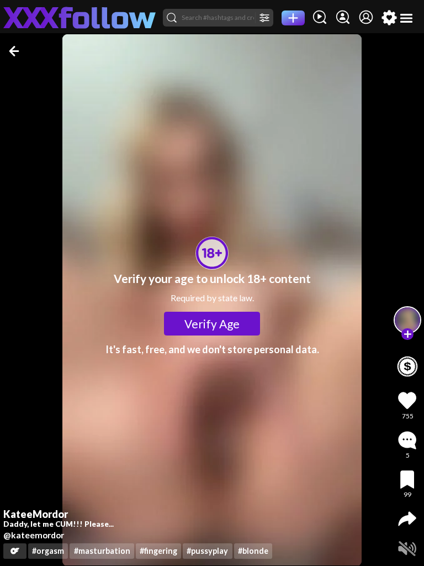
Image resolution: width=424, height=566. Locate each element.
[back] (15, 51)
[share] (407, 519)
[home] (79, 17)
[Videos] (319, 17)
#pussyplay (207, 550)
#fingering (158, 550)
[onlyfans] (14, 551)
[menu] (406, 18)
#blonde (253, 550)
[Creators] (343, 17)
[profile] (407, 320)
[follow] (407, 334)
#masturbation (102, 550)
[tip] (407, 366)
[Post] (293, 18)
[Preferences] (389, 17)
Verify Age (212, 324)
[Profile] (366, 17)
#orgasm (48, 550)
